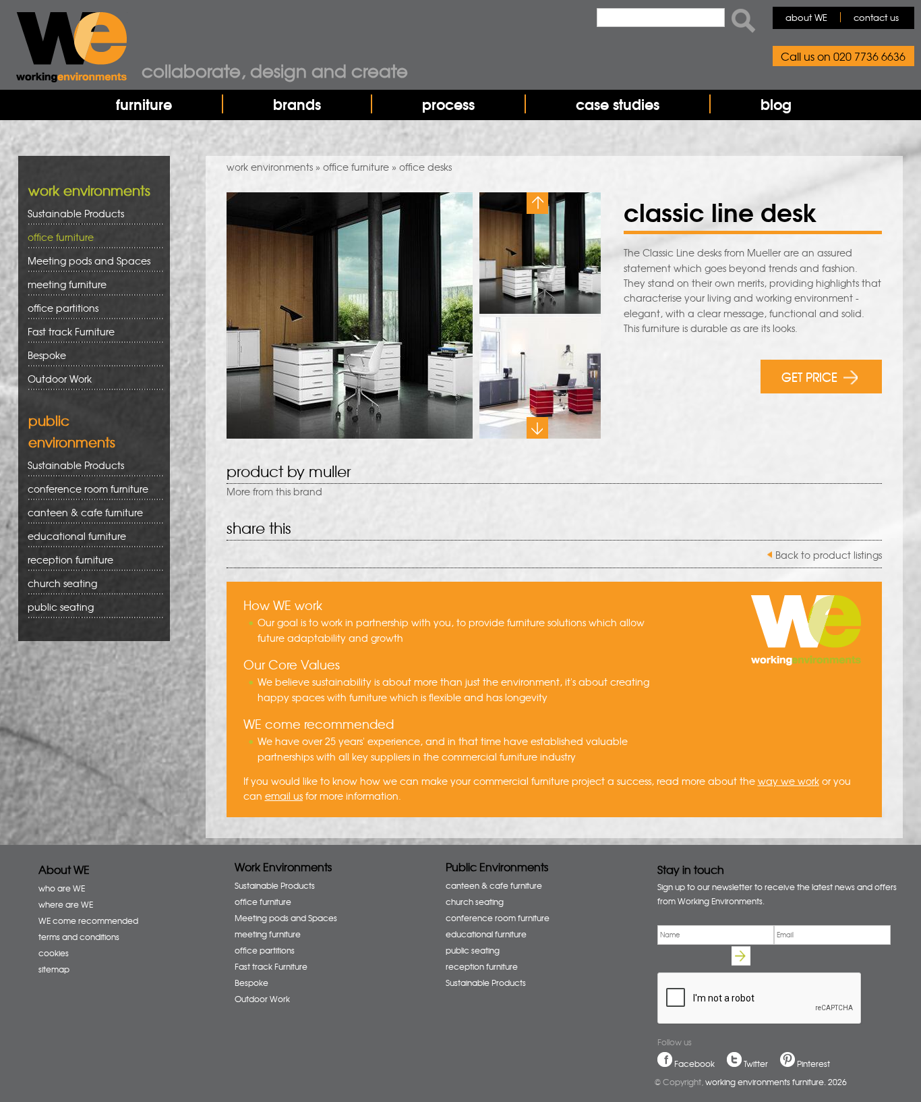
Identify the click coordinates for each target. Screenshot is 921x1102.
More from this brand (274, 491)
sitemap (53, 969)
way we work (788, 781)
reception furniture (65, 560)
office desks (425, 166)
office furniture (356, 166)
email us (284, 795)
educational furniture (72, 536)
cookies (53, 953)
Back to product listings (828, 554)
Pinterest (813, 1063)
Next (537, 428)
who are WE (61, 888)
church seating (62, 583)
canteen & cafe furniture (80, 512)
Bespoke (47, 355)
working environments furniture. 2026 (776, 1082)
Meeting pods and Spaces (84, 261)
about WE (806, 17)
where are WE (65, 904)
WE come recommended (88, 920)
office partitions (58, 308)
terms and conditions (78, 937)
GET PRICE (809, 376)
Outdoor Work (60, 378)
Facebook (694, 1063)
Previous (537, 203)
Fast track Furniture (71, 331)
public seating (56, 607)
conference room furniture (83, 489)
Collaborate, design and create (275, 70)
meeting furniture (62, 284)
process (448, 103)
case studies (617, 103)
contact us (876, 17)
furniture (144, 103)
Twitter (756, 1063)
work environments (270, 166)
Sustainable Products (76, 213)
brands (297, 103)
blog (776, 103)
